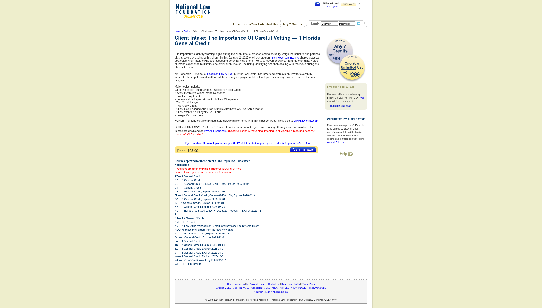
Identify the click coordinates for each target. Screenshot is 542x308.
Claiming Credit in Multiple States (271, 291)
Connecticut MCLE (260, 287)
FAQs (361, 97)
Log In (263, 284)
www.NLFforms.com (215, 130)
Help (344, 153)
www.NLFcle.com (336, 142)
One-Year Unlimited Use (261, 24)
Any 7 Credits (292, 24)
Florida (186, 31)
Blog (283, 284)
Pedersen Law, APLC (219, 73)
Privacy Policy (308, 284)
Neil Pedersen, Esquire (285, 57)
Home (236, 24)
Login (315, 23)
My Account (252, 284)
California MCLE (241, 287)
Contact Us (273, 284)
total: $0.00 (332, 6)
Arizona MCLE (223, 287)
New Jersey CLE (280, 287)
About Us (240, 284)
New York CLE (298, 287)
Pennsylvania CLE (317, 287)
